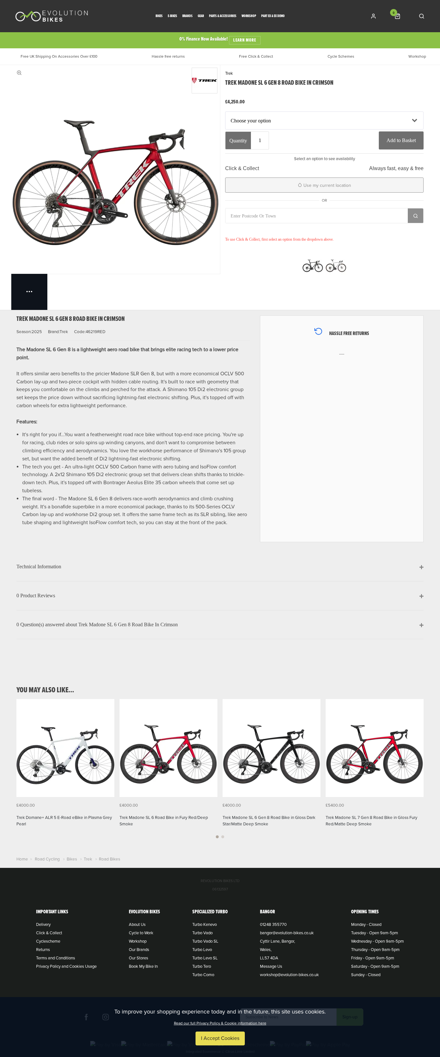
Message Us (271, 966)
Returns (43, 949)
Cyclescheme (48, 941)
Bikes (159, 16)
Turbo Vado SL (205, 941)
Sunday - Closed (365, 974)
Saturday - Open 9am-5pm (375, 966)
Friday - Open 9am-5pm (372, 958)
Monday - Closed (366, 924)
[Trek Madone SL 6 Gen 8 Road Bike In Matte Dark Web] (312, 264)
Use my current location (326, 185)
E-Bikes (172, 16)
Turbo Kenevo (204, 924)
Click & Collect (49, 933)
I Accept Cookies (220, 1038)
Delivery (43, 924)
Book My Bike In (143, 966)
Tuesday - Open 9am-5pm (374, 933)
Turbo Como (203, 974)
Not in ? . (267, 230)
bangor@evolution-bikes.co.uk (287, 933)
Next (418, 772)
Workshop (249, 16)
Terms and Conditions (55, 958)
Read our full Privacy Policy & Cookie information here (220, 1023)
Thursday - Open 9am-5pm (375, 949)
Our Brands (139, 949)
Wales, (266, 949)
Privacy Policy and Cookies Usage (66, 966)
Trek (229, 73)
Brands (187, 16)
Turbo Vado (202, 933)
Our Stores (138, 958)
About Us (137, 924)
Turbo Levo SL (205, 958)
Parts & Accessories (222, 16)
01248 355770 (273, 924)
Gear (201, 16)
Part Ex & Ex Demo (273, 16)
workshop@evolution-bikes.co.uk (289, 974)
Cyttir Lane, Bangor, (277, 941)
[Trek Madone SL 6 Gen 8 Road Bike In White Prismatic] (336, 264)
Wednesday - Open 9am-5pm (377, 941)
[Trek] (204, 80)
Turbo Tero (201, 966)
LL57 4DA (269, 958)
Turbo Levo (202, 949)
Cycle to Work (141, 933)
